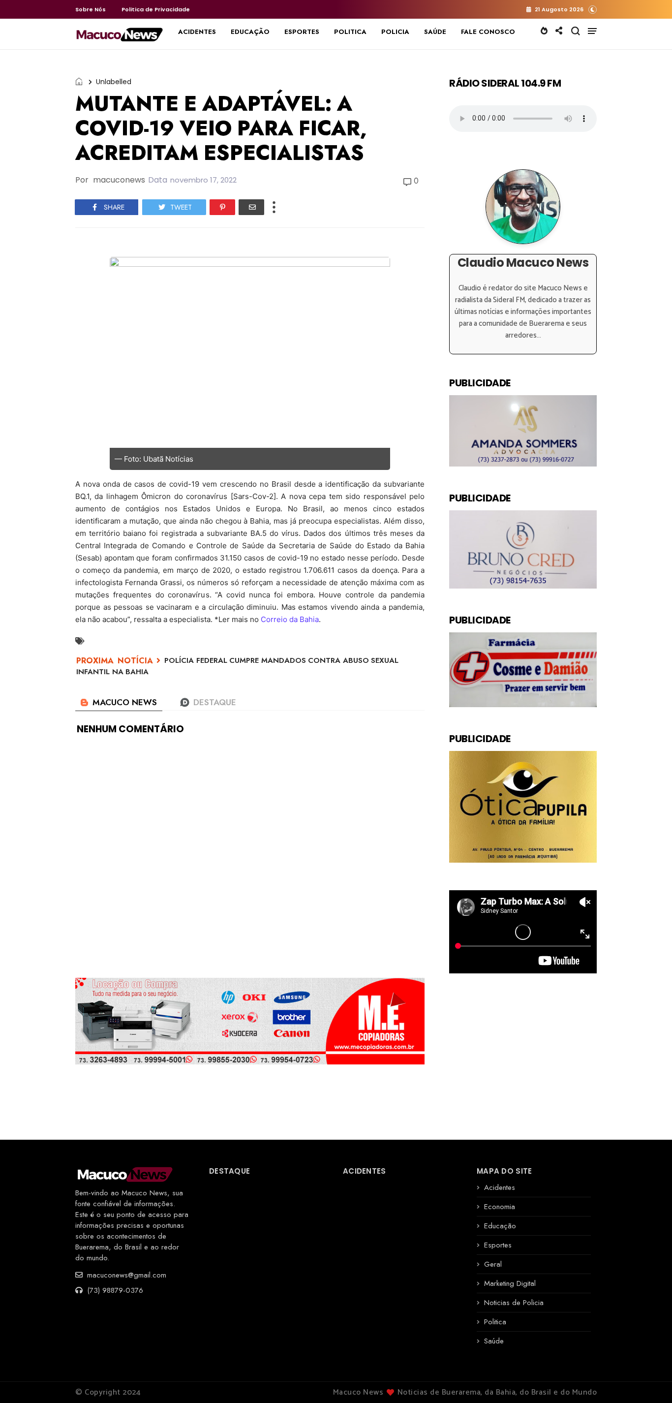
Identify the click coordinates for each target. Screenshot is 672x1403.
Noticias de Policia (514, 1302)
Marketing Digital (510, 1283)
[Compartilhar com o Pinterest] (222, 207)
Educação (500, 1225)
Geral (493, 1264)
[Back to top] (647, 1379)
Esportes (498, 1245)
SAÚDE (435, 31)
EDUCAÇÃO (250, 31)
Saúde (494, 1341)
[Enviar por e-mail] (251, 207)
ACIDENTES (197, 31)
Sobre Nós (90, 9)
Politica (495, 1321)
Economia (499, 1206)
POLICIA (395, 31)
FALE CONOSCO (488, 31)
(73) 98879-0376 (114, 1290)
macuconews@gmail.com (125, 1275)
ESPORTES (301, 31)
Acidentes (499, 1187)
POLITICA (350, 31)
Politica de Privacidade (156, 9)
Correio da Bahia (290, 619)
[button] (592, 9)
